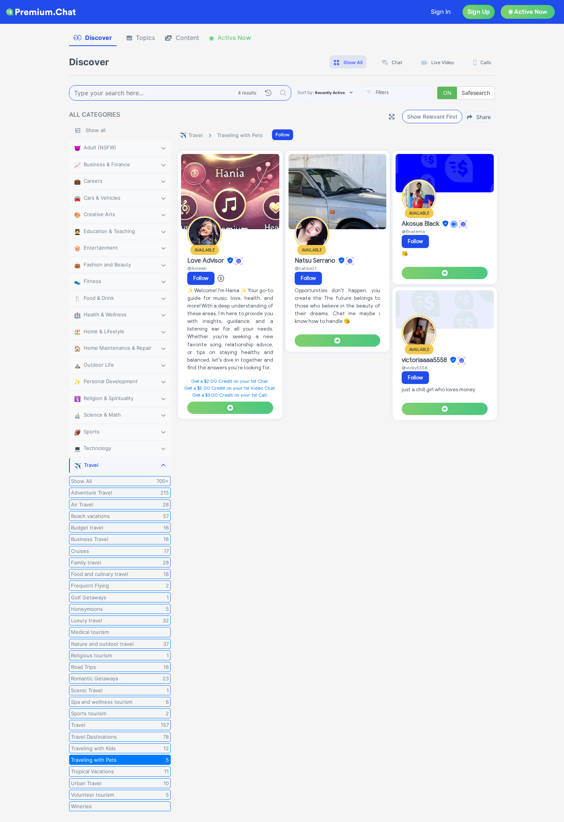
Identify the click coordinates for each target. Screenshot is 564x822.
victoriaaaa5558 (425, 360)
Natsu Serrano (316, 261)
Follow (282, 134)
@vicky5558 (414, 367)
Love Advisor (206, 261)
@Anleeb (196, 268)
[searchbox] (410, 92)
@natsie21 (306, 268)
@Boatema (413, 231)
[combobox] (398, 93)
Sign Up (478, 11)
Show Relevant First (432, 116)
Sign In (441, 11)
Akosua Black (421, 224)
